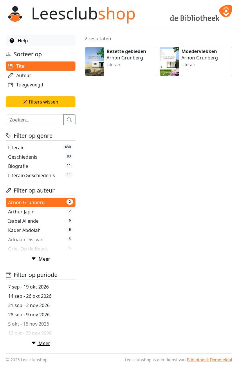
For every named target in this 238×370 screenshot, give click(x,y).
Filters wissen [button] (43, 102)
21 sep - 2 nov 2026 (29, 305)
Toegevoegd (29, 84)
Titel (20, 66)
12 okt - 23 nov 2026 (30, 333)
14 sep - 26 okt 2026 (29, 296)
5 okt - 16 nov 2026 (28, 324)
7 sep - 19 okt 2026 (28, 287)
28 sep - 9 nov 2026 (29, 314)
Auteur (23, 75)
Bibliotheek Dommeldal (209, 359)
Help (22, 40)
